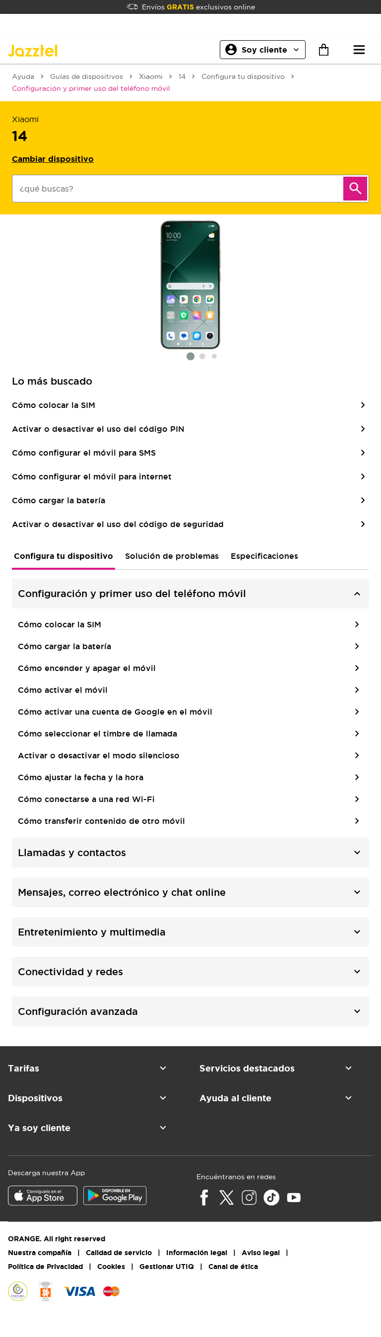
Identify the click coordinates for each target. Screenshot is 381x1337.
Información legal (196, 1253)
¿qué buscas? (46, 188)
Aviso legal (261, 1253)
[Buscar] (355, 189)
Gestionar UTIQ (166, 1266)
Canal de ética (233, 1266)
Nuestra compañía (39, 1253)
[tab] (63, 556)
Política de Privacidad (45, 1266)
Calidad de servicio (119, 1253)
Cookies (111, 1266)
